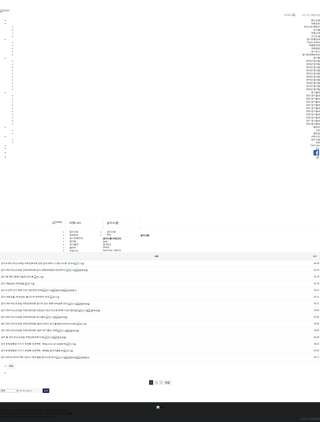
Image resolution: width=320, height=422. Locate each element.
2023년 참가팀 (313, 67)
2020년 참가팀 (313, 76)
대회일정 (315, 48)
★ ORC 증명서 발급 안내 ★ (20, 276)
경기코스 (315, 51)
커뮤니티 (315, 136)
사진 (318, 130)
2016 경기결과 (313, 124)
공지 (3, 263)
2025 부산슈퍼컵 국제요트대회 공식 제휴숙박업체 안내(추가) (36, 270)
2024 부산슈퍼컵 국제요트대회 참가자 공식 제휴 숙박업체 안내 (37, 303)
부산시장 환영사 (312, 26)
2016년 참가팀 (313, 89)
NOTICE (107, 244)
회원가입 (315, 15)
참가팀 (316, 57)
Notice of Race (313, 42)
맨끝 (167, 382)
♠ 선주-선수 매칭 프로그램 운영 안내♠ (24, 290)
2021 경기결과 (313, 108)
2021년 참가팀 (313, 73)
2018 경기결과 (313, 117)
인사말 (316, 30)
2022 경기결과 (313, 105)
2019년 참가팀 (313, 80)
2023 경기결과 (313, 102)
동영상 (316, 133)
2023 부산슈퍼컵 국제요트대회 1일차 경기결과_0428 (32, 330)
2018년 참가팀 (313, 83)
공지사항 (315, 139)
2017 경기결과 (313, 120)
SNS (318, 142)
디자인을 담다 (310, 419)
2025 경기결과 (313, 95)
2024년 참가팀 (313, 64)
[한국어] (296, 14)
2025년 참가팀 (313, 61)
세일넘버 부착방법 (15, 283)
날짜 (315, 256)
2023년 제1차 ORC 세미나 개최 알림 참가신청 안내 (31, 357)
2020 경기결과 (313, 111)
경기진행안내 (313, 39)
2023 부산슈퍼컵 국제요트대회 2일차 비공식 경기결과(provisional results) (41, 323)
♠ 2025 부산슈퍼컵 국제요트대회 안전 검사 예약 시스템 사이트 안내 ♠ (40, 263)
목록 (11, 366)
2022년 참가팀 (313, 70)
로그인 (306, 15)
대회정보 (315, 23)
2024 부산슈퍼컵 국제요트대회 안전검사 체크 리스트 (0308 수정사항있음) (42, 310)
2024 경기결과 (313, 98)
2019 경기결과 (313, 114)
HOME (287, 15)
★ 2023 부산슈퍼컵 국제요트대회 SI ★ (25, 337)
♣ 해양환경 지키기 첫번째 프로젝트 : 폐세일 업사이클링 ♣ (34, 350)
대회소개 (315, 33)
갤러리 (316, 127)
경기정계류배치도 (311, 54)
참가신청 (315, 20)
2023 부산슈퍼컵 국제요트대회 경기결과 (26, 317)
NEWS (106, 247)
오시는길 (315, 36)
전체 (105, 241)
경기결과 (315, 92)
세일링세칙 (314, 45)
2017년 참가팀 (313, 86)
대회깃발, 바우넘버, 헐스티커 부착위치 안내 (28, 297)
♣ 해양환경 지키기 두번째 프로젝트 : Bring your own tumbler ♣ (36, 344)
